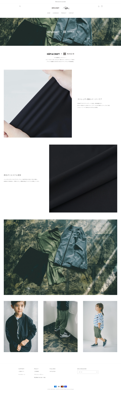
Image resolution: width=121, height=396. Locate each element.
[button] (20, 6)
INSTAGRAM (52, 371)
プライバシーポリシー (39, 374)
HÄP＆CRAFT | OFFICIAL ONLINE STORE (58, 389)
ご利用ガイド (21, 371)
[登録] (96, 372)
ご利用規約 (36, 371)
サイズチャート (21, 374)
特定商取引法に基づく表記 (40, 377)
